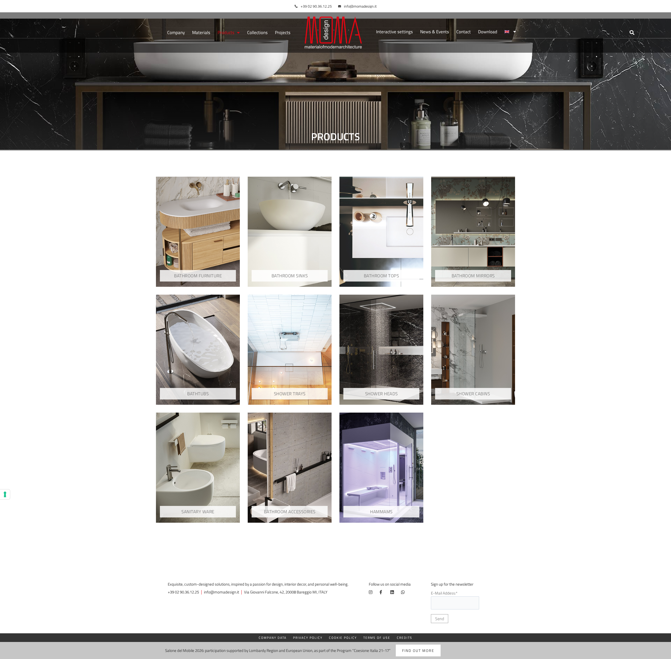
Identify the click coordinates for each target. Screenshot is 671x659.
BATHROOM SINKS (290, 275)
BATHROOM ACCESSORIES (290, 511)
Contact (463, 31)
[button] (632, 32)
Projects (282, 32)
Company (176, 32)
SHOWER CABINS (473, 393)
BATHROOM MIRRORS (473, 275)
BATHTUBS (198, 393)
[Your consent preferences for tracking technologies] (5, 494)
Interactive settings (394, 31)
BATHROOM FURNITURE (198, 275)
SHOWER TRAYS (290, 393)
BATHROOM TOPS (381, 275)
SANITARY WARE (197, 511)
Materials (201, 32)
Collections (257, 32)
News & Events (434, 31)
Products (226, 32)
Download (487, 31)
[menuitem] (510, 32)
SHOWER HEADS (381, 393)
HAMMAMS (381, 511)
